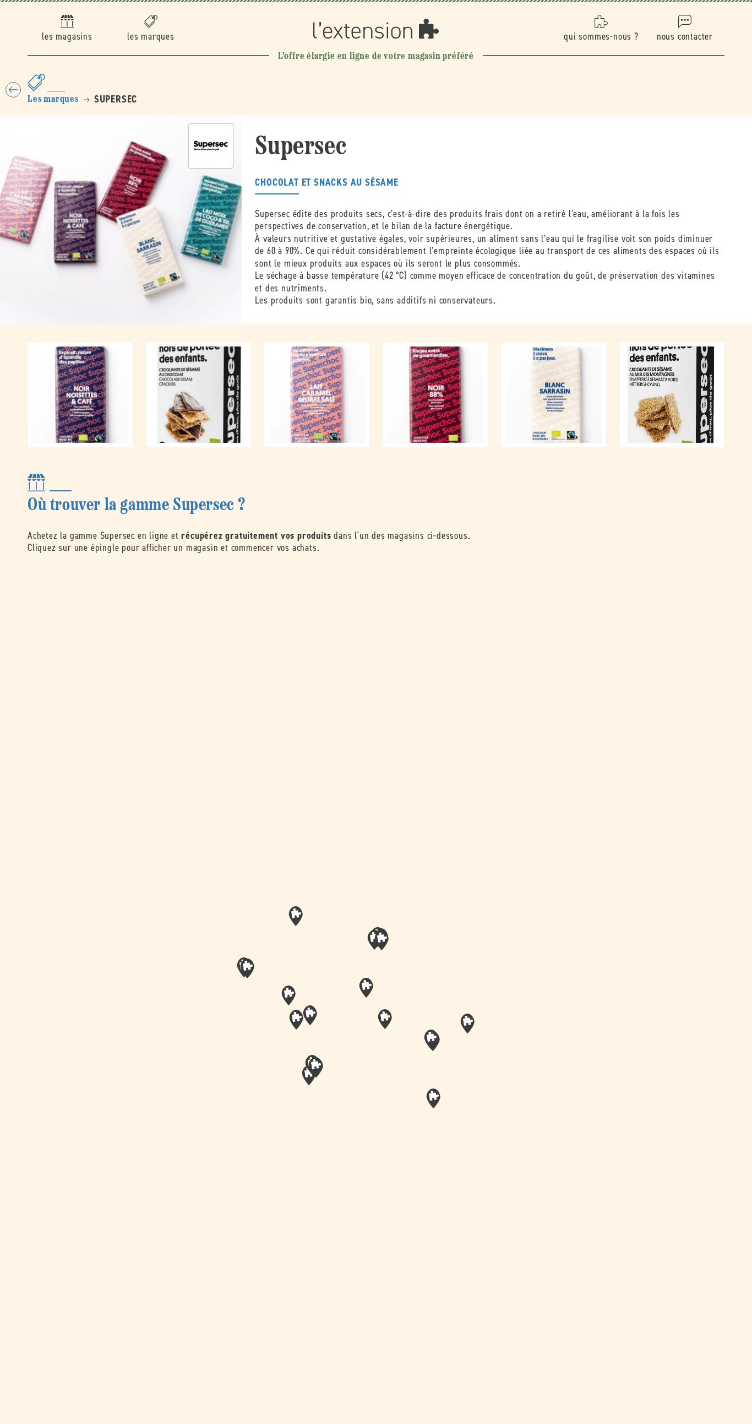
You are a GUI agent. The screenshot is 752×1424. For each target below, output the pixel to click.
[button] (385, 1019)
